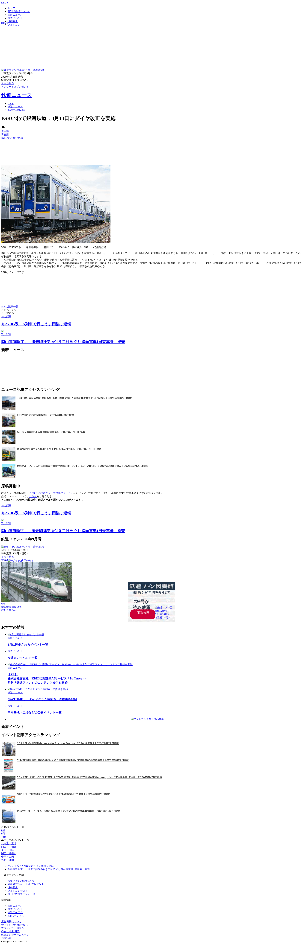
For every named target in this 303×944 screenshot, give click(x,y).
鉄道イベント (15, 18)
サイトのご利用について (15, 925)
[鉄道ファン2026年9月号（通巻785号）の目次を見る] (24, 70)
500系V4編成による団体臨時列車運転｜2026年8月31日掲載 (51, 432)
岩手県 (5, 131)
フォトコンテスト (18, 890)
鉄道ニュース (15, 14)
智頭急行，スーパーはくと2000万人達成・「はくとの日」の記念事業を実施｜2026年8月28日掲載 (68, 811)
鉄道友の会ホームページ (15, 934)
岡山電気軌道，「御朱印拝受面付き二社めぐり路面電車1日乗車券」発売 (49, 869)
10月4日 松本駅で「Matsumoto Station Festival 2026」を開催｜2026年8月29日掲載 (68, 743)
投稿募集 (13, 21)
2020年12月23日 (16, 109)
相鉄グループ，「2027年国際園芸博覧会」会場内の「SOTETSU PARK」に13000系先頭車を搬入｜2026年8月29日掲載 (82, 466)
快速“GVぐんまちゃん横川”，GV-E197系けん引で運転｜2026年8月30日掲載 (59, 449)
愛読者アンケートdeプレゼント (18, 560)
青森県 (5, 134)
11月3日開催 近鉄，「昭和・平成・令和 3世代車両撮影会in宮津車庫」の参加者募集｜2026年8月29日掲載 (73, 760)
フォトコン (14, 24)
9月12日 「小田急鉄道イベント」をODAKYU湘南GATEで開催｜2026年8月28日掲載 (63, 794)
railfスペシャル (16, 915)
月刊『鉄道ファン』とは (21, 894)
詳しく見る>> (9, 610)
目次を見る (7, 556)
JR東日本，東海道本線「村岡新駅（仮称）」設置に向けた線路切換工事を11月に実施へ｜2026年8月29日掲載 (74, 398)
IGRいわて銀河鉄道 (12, 138)
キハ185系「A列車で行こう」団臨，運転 (31, 866)
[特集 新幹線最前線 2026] (36, 601)
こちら (33, 496)
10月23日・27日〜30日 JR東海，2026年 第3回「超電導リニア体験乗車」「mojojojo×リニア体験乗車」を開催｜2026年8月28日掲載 (89, 777)
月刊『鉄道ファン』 (19, 11)
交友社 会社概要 (10, 931)
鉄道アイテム (15, 912)
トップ (11, 8)
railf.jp (4, 2)
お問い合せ (7, 938)
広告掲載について (11, 921)
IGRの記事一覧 (9, 306)
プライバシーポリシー (14, 928)
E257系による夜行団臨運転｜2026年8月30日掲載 (45, 415)
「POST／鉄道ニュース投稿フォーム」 (51, 493)
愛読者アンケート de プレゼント (26, 884)
